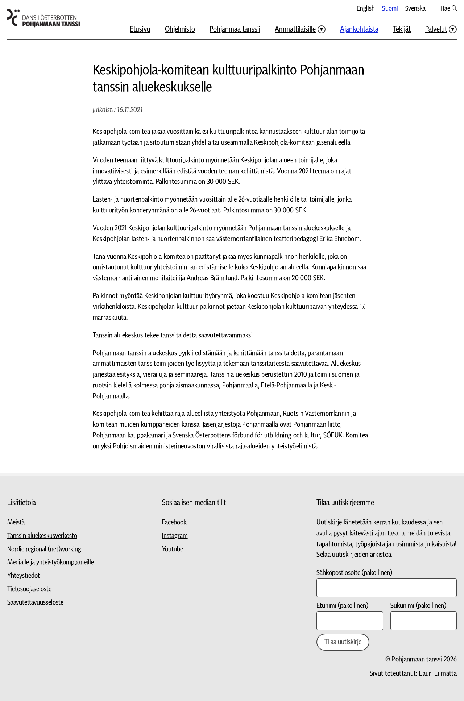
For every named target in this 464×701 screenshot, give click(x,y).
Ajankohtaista (359, 29)
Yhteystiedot (23, 575)
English (366, 8)
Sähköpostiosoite (354, 572)
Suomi (390, 8)
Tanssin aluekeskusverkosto (42, 535)
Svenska (415, 8)
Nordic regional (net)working (44, 549)
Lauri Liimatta (438, 673)
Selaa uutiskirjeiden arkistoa (353, 554)
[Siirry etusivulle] (43, 18)
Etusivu (140, 29)
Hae (446, 8)
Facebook (174, 522)
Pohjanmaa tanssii (235, 29)
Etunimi (342, 605)
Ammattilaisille (295, 29)
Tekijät (402, 29)
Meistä (16, 522)
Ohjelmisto (180, 29)
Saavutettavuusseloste (35, 602)
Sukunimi (418, 605)
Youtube (172, 549)
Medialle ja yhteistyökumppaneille (50, 562)
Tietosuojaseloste (29, 589)
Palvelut (436, 29)
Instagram (175, 535)
